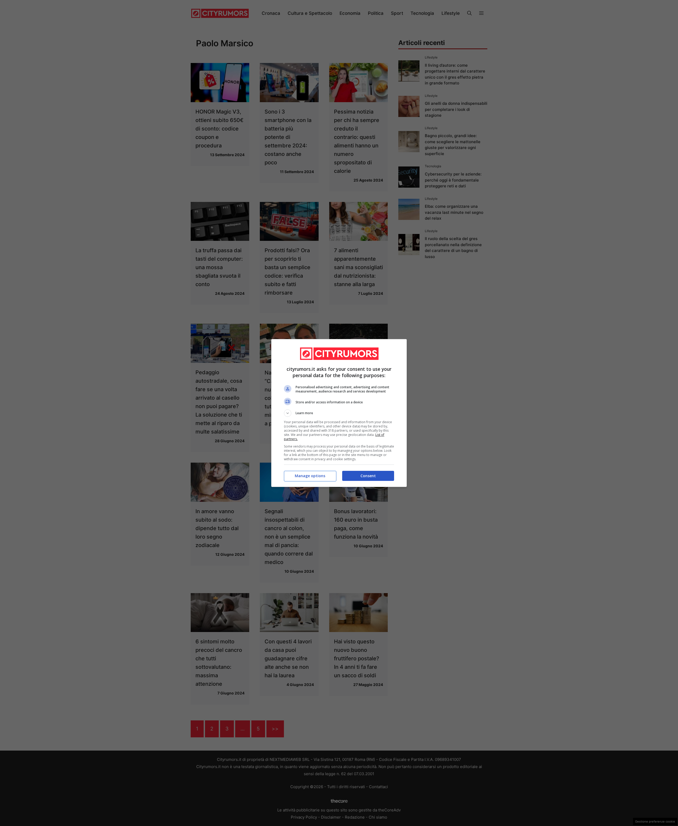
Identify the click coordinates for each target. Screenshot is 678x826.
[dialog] (339, 413)
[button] (339, 413)
